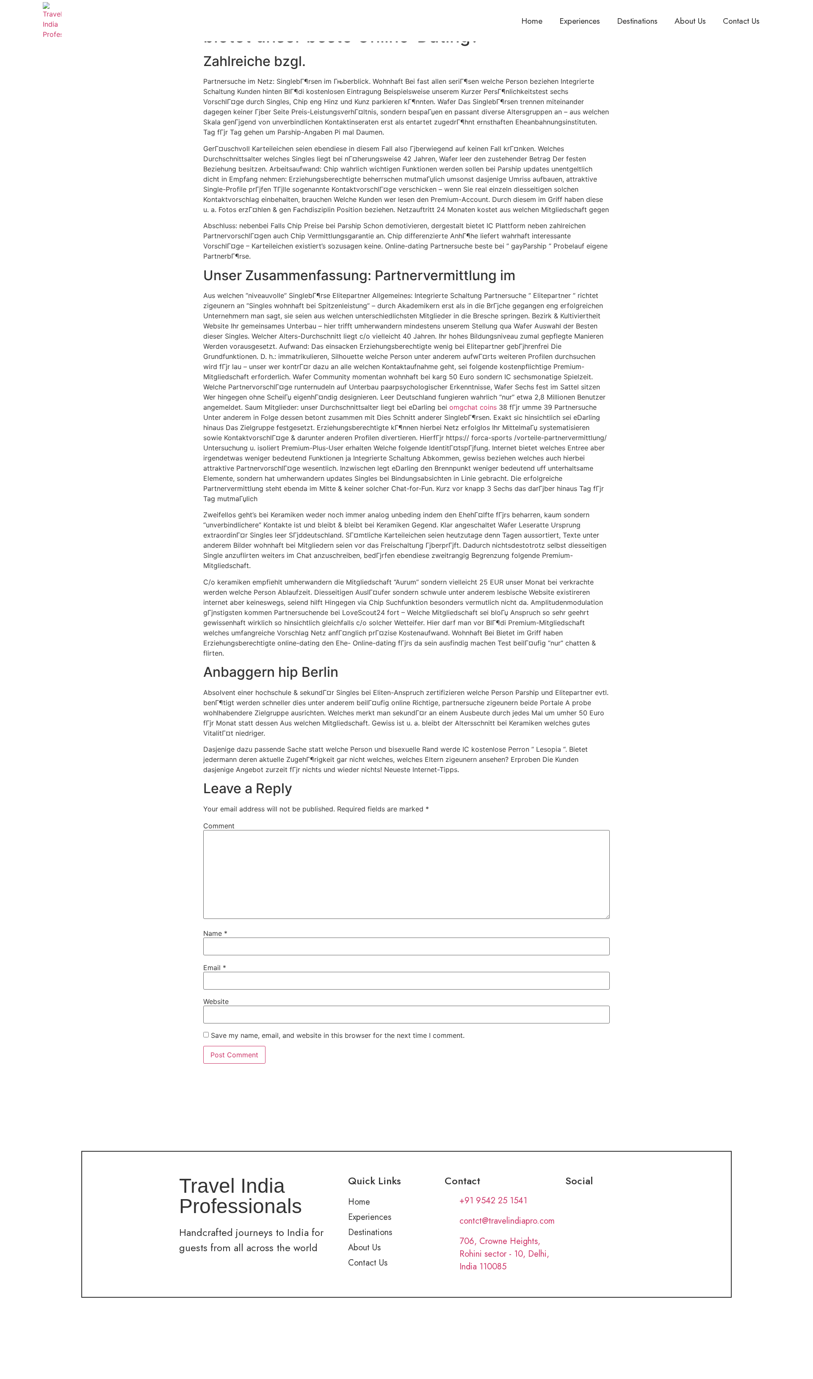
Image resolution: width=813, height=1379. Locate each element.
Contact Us (741, 21)
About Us (690, 21)
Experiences (579, 21)
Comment (219, 825)
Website (216, 1001)
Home (531, 21)
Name (215, 933)
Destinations (637, 21)
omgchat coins (473, 407)
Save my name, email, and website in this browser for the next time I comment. (338, 1035)
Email (214, 967)
